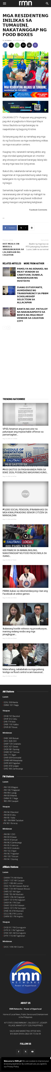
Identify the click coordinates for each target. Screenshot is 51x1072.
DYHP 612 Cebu (10, 719)
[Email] (23, 45)
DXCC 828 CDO (10, 741)
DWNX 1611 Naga (11, 705)
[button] (4, 3)
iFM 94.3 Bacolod (11, 812)
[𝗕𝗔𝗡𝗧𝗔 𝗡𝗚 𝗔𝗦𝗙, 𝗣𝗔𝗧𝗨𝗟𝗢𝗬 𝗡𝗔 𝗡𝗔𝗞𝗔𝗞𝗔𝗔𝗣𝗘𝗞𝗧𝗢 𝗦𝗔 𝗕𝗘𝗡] (9, 312)
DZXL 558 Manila (11, 702)
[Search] (47, 3)
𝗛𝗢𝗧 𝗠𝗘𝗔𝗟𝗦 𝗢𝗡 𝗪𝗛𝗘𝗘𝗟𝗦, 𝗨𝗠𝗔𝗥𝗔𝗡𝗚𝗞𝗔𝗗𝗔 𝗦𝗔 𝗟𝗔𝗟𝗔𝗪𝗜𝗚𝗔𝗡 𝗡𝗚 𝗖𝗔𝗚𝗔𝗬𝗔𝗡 (13, 249)
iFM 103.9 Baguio (11, 787)
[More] (32, 227)
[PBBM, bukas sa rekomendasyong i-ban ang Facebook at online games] (25, 576)
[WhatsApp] (17, 45)
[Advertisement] (25, 359)
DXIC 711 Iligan (10, 755)
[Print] (29, 45)
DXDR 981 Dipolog (11, 749)
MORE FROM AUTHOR (34, 263)
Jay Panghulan (7, 40)
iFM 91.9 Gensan (11, 840)
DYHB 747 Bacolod (12, 716)
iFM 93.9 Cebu (10, 815)
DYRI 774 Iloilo (10, 721)
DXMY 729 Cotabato (12, 744)
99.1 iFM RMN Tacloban (13, 820)
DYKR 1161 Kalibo (11, 724)
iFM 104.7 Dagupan (12, 790)
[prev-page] (4, 327)
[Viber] (35, 45)
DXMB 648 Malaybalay (13, 760)
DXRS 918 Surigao (11, 766)
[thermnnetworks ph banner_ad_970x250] (25, 107)
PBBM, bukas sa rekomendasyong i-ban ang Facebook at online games (25, 592)
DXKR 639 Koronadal (12, 757)
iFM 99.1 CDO (9, 834)
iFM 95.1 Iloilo (9, 817)
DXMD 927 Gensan (12, 752)
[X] (11, 45)
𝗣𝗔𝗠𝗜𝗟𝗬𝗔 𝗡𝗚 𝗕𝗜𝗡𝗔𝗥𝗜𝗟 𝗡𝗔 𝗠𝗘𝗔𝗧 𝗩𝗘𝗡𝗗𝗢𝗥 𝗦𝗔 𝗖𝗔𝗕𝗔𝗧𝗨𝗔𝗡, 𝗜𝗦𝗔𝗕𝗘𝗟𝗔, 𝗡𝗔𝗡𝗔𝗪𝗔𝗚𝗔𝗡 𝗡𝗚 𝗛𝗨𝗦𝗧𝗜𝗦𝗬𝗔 (32, 274)
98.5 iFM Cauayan (11, 801)
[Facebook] (5, 45)
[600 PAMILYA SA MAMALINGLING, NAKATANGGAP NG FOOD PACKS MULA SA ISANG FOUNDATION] (25, 535)
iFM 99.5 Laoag (10, 793)
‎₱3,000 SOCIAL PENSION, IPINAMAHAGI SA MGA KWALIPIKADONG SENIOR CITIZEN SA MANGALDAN (25, 512)
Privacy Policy (13, 1067)
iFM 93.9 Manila (10, 795)
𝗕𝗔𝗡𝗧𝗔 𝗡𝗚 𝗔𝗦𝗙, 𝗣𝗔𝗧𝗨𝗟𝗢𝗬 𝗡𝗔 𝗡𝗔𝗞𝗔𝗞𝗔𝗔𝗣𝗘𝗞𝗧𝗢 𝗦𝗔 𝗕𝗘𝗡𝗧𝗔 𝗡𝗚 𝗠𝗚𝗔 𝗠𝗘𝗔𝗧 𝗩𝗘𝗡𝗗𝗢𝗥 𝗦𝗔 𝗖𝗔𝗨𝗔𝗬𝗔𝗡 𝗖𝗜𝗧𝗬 (32, 315)
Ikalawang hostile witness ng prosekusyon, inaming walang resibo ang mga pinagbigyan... (25, 631)
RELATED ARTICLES (12, 263)
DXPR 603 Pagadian (12, 763)
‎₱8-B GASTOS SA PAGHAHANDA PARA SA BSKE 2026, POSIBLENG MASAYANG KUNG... (25, 471)
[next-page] (8, 327)
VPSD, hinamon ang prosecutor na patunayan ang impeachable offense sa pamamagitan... (23, 431)
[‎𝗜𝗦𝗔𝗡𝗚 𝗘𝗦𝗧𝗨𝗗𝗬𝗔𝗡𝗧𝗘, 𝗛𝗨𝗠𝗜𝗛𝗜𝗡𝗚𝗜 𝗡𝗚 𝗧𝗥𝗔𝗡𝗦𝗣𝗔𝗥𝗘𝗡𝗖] (9, 290)
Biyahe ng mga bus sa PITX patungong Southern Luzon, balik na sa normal (37, 247)
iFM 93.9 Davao (10, 837)
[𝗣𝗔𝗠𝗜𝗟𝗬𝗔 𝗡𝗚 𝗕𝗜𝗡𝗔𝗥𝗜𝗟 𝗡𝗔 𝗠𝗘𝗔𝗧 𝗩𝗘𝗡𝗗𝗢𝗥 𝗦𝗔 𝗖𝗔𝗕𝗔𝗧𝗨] (9, 271)
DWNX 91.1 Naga (11, 798)
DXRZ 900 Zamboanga (13, 768)
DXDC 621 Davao (11, 746)
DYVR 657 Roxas (10, 727)
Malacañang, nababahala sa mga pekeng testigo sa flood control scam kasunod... (23, 671)
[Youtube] (32, 1051)
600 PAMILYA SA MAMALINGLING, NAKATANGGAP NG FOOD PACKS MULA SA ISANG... (25, 553)
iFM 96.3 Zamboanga (13, 842)
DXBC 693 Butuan (11, 738)
